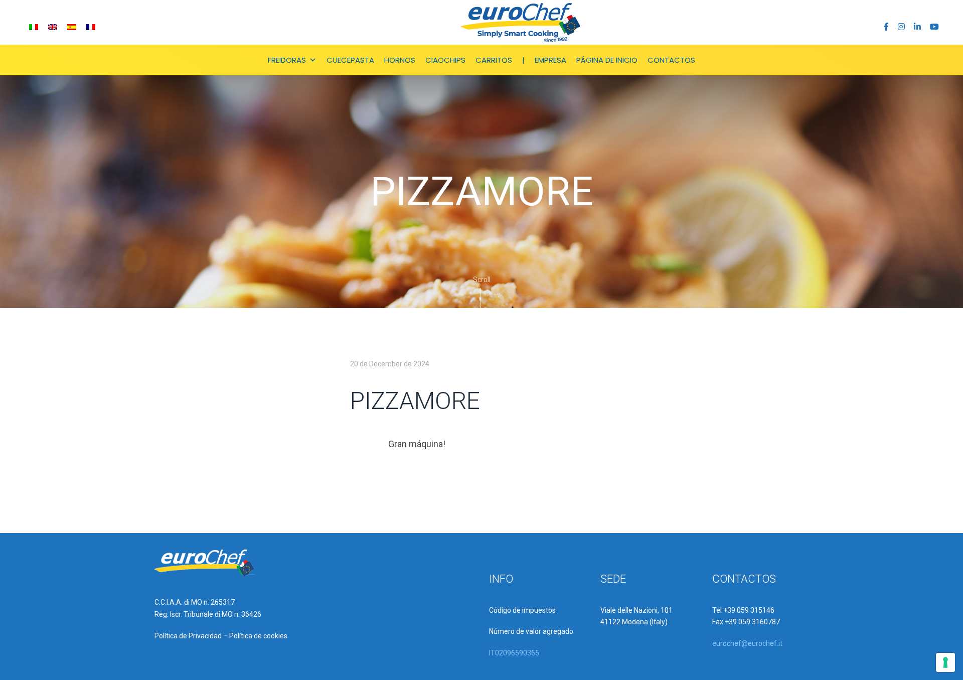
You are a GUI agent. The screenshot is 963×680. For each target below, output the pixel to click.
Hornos (399, 60)
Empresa (550, 60)
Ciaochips (445, 60)
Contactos (671, 60)
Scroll (482, 280)
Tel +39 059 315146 (743, 610)
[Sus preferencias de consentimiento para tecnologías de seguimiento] (945, 662)
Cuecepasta (350, 60)
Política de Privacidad (188, 636)
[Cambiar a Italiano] (33, 27)
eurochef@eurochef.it (747, 643)
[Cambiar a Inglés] (52, 27)
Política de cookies (258, 636)
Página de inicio (606, 60)
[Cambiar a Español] (71, 27)
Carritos (493, 60)
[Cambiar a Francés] (90, 27)
